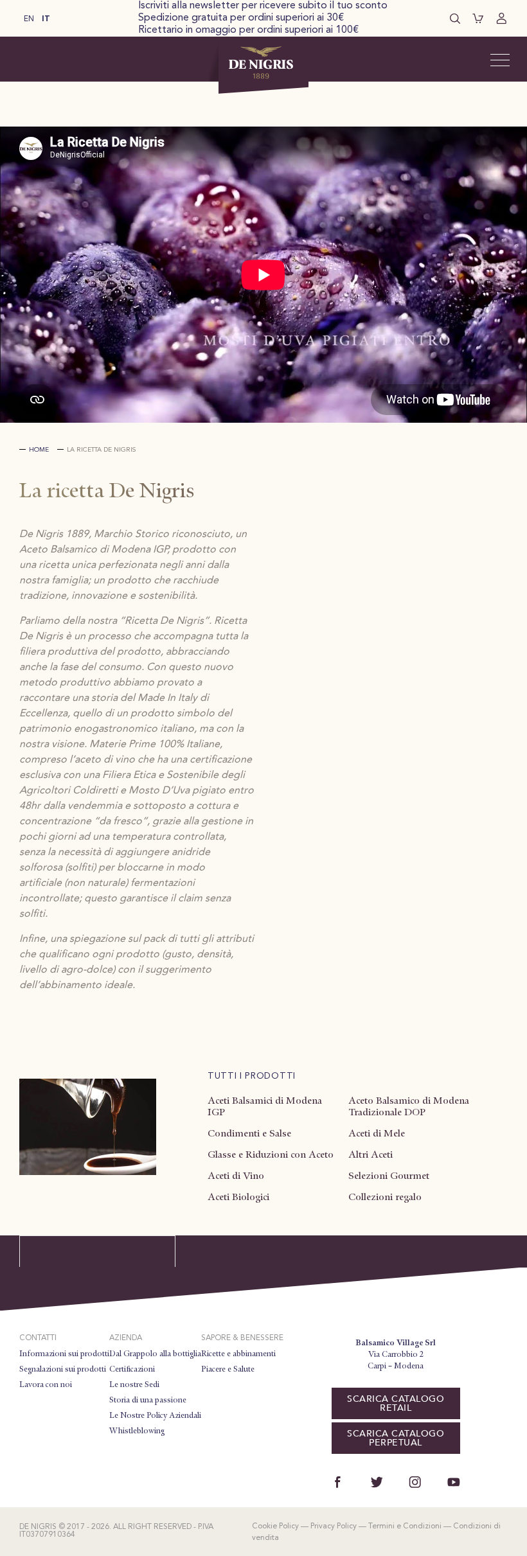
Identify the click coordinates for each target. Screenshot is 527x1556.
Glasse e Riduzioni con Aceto (271, 1154)
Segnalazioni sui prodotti (62, 1369)
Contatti (38, 1338)
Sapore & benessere (242, 1338)
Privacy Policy (333, 1526)
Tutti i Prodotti (252, 1076)
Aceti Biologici (238, 1196)
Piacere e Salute (228, 1369)
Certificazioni (132, 1369)
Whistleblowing (137, 1431)
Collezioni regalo (385, 1196)
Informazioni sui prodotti (64, 1353)
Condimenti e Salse (249, 1133)
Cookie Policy (275, 1526)
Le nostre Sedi (134, 1384)
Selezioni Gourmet (388, 1175)
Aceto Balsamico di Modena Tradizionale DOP (408, 1106)
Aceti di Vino (236, 1175)
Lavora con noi (45, 1384)
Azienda (125, 1338)
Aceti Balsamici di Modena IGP (265, 1106)
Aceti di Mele (376, 1133)
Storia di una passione (147, 1400)
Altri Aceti (370, 1154)
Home (39, 449)
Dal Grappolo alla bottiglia (155, 1353)
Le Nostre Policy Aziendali (155, 1415)
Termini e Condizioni (405, 1526)
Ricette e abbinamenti (238, 1353)
